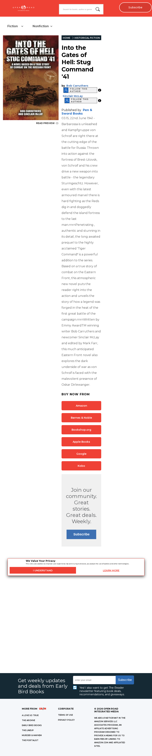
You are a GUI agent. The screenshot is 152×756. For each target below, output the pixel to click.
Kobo (81, 465)
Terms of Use (65, 715)
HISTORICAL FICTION (87, 37)
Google (81, 453)
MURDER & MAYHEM (32, 735)
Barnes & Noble (81, 417)
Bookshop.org (81, 429)
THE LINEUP (28, 730)
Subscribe (135, 7)
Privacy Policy (66, 720)
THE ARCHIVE (28, 720)
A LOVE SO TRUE (30, 715)
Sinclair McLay (73, 96)
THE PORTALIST (30, 740)
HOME (66, 37)
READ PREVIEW (45, 123)
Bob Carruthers (77, 85)
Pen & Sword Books (77, 111)
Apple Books (81, 441)
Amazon (81, 405)
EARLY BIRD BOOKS (32, 725)
